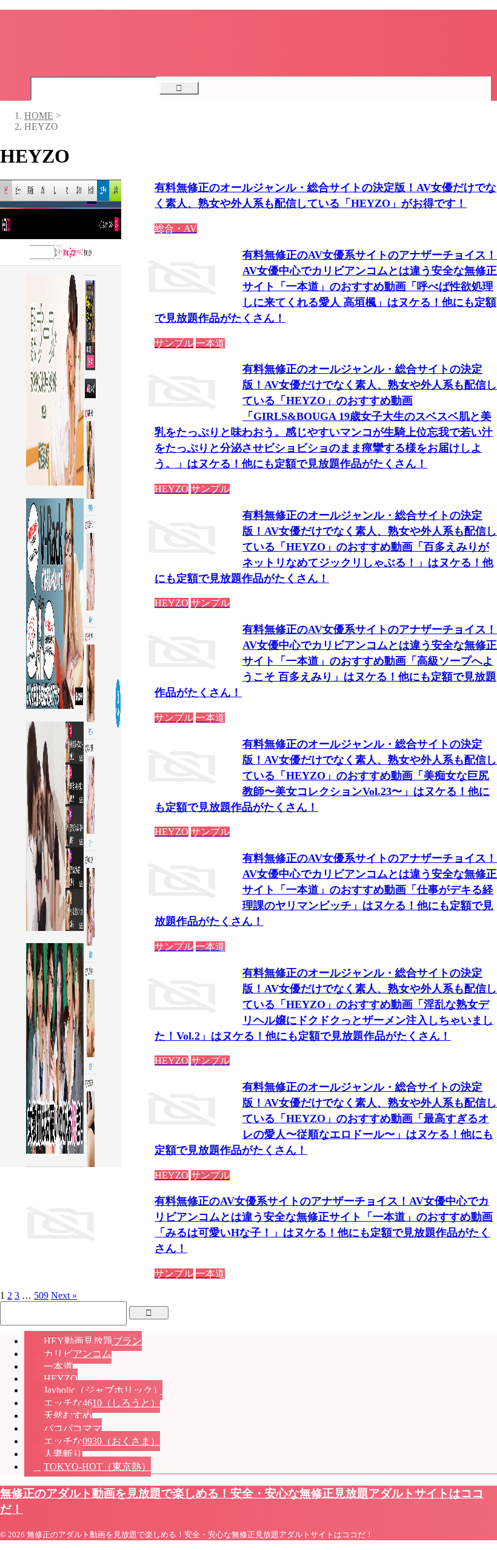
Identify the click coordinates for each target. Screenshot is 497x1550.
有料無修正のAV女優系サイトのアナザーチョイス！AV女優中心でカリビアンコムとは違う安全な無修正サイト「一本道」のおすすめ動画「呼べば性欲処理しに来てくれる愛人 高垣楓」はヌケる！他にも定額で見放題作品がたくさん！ (326, 286)
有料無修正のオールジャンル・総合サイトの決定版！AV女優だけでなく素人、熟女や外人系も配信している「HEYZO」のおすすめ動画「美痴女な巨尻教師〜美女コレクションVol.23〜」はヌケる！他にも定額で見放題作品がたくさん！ (326, 775)
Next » (64, 1295)
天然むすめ (68, 1415)
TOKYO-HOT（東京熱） (97, 1466)
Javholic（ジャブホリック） (103, 1390)
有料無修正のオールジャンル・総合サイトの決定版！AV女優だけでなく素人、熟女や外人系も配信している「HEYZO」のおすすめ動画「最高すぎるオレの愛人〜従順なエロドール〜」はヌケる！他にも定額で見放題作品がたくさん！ (326, 1118)
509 (41, 1295)
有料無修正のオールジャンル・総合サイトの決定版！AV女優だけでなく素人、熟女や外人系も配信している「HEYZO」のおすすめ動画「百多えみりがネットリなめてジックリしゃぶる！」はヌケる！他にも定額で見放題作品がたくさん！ (326, 546)
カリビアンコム (78, 1354)
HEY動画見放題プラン (93, 1341)
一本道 (58, 1366)
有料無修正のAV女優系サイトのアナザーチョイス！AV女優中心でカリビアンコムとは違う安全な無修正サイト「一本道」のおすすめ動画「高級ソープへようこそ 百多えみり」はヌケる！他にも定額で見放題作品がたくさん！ (326, 661)
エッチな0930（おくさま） (102, 1441)
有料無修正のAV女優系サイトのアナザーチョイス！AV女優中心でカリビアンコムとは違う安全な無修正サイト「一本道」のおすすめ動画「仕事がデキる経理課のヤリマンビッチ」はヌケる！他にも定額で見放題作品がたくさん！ (326, 889)
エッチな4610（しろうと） (102, 1403)
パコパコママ (73, 1428)
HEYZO (61, 1378)
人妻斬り (63, 1454)
